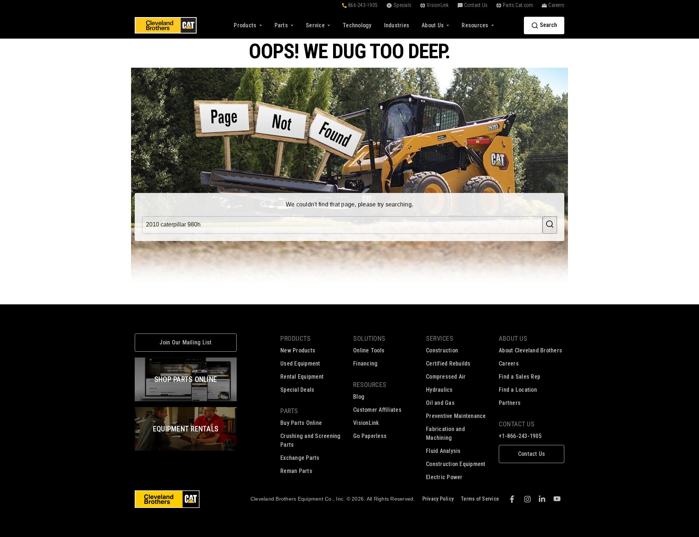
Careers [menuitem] (509, 363)
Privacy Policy (438, 499)
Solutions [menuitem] (369, 338)
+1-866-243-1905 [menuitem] (520, 436)
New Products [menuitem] (297, 350)
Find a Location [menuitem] (518, 389)
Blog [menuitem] (358, 396)
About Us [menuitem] (513, 338)
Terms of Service (480, 499)
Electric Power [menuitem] (444, 477)
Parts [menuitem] (289, 411)
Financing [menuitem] (365, 363)
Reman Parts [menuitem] (296, 470)
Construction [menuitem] (442, 350)
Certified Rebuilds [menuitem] (448, 363)
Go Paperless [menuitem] (370, 436)
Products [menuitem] (295, 338)
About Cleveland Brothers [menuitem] (530, 350)
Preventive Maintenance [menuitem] (456, 415)
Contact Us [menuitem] (516, 424)
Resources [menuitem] (370, 384)
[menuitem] (357, 25)
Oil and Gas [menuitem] (440, 402)
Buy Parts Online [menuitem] (301, 422)
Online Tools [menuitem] (368, 350)
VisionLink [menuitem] (366, 422)
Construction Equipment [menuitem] (456, 464)
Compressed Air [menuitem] (446, 376)
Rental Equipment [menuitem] (302, 376)
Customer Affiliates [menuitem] (377, 409)
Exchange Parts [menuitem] (300, 457)
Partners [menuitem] (510, 402)
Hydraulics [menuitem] (439, 389)
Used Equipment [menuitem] (300, 363)
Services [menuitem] (439, 338)
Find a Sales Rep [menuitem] (519, 376)
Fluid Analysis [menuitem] (443, 450)
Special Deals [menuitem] (297, 389)
